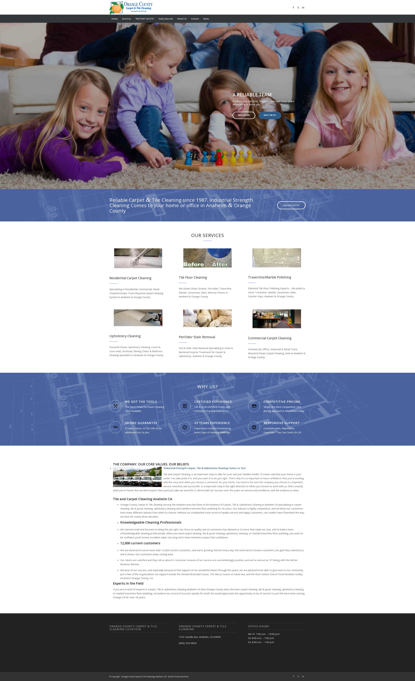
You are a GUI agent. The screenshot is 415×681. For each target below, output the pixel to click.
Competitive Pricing (282, 402)
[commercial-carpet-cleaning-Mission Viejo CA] (277, 318)
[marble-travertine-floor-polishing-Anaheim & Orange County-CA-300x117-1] (276, 257)
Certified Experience (213, 402)
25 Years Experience (212, 423)
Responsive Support (282, 423)
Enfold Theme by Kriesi (178, 676)
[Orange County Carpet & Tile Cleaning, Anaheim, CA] (131, 7)
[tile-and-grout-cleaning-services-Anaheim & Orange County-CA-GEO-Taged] (207, 258)
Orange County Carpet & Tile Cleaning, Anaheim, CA (143, 676)
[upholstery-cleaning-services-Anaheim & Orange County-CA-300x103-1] (138, 317)
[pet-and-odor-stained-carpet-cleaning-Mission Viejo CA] (207, 318)
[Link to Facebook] (293, 7)
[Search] (303, 19)
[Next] (412, 103)
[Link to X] (298, 7)
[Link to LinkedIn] (303, 7)
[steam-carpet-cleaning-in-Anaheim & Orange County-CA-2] (138, 258)
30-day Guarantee (141, 423)
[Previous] (3, 103)
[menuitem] (114, 19)
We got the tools (141, 402)
